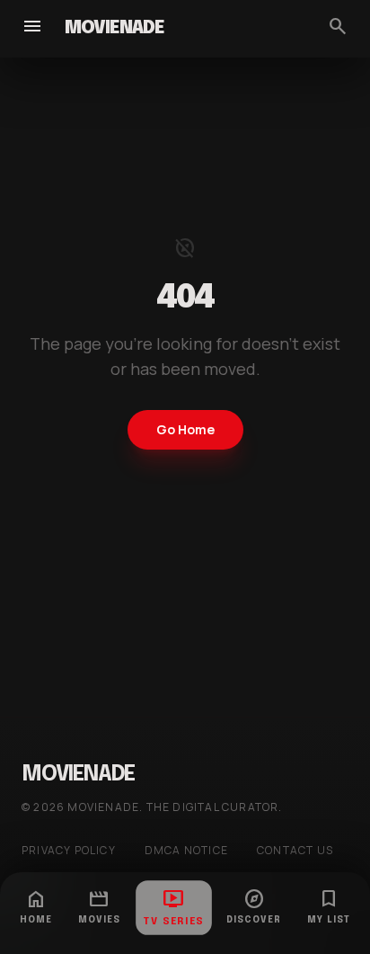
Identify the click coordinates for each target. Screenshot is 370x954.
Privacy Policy (69, 850)
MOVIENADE (114, 28)
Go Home (185, 429)
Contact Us (295, 850)
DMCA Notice (186, 850)
